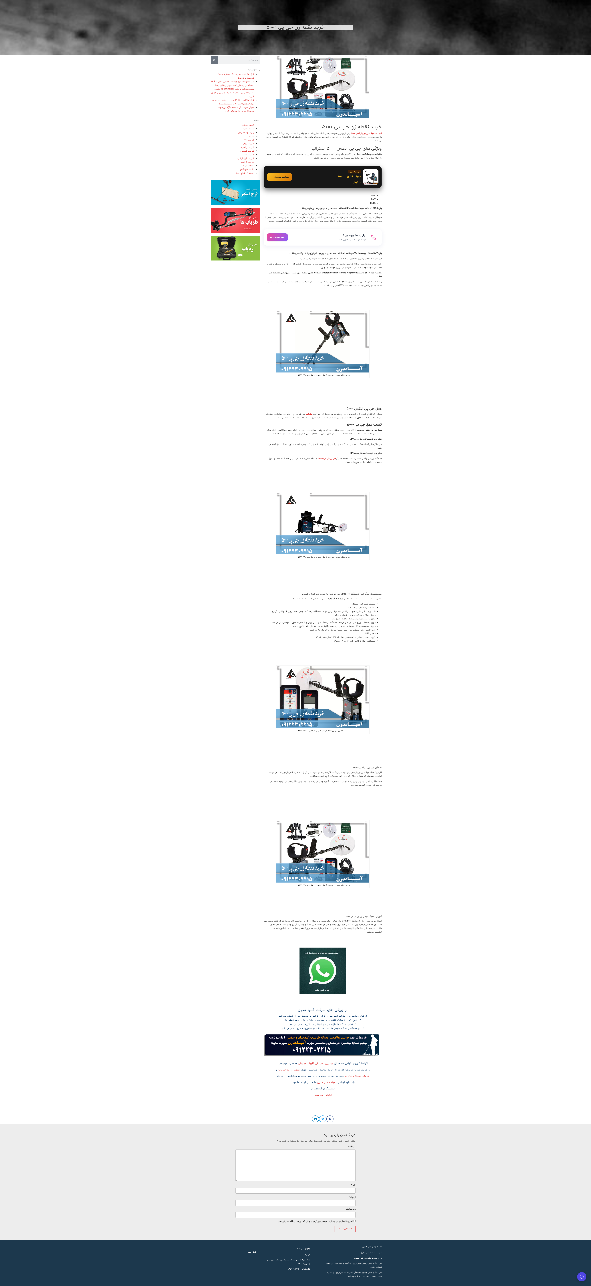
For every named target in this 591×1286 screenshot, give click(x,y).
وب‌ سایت (351, 1209)
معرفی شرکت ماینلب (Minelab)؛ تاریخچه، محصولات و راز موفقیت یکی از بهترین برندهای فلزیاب (232, 92)
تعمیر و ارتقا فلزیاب (289, 1070)
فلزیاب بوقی (248, 143)
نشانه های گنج (247, 169)
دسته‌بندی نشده (246, 128)
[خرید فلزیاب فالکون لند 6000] (323, 177)
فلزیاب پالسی (247, 147)
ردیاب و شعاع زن (246, 132)
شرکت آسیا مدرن (326, 1082)
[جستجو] (214, 60)
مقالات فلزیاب (247, 165)
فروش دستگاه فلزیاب (357, 1076)
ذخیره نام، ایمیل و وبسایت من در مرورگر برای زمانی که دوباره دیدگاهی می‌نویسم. (315, 1221)
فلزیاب (251, 136)
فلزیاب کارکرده (247, 162)
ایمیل (352, 1197)
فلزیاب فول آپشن (245, 158)
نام (353, 1185)
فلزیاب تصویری (247, 151)
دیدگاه (352, 1146)
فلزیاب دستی (248, 154)
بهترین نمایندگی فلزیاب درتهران (315, 1063)
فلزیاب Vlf (249, 140)
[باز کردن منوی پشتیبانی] (581, 1276)
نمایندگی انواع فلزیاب (244, 173)
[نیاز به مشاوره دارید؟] (323, 237)
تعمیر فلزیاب (248, 125)
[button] (330, 1118)
